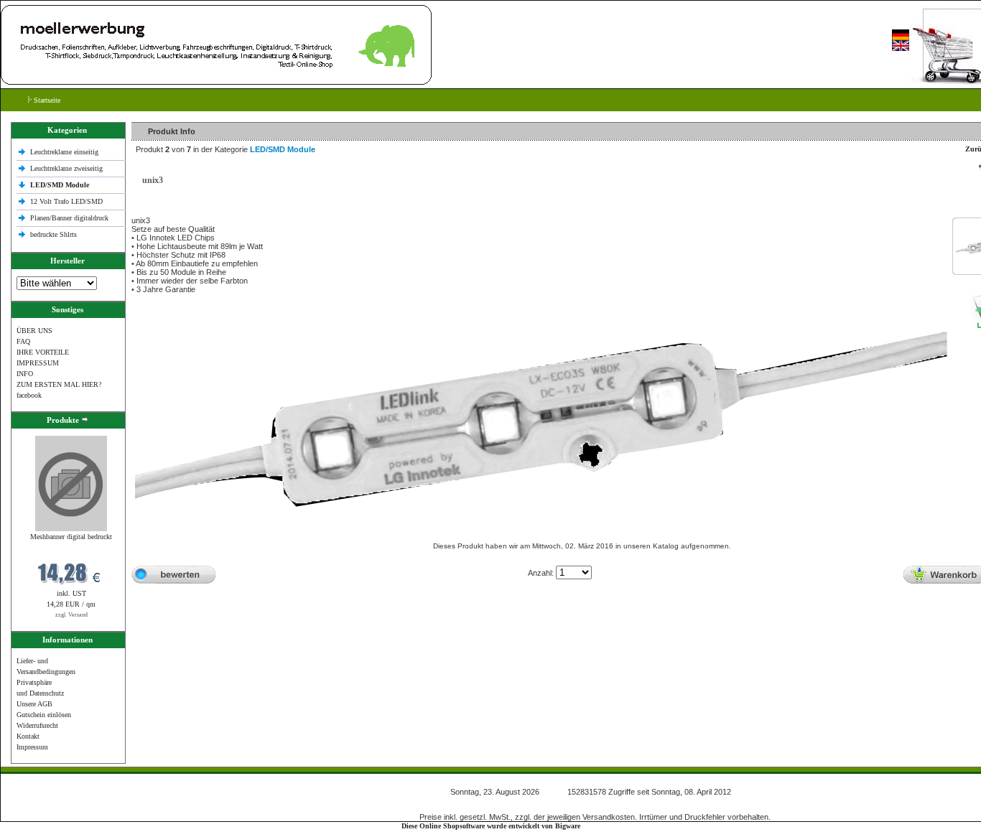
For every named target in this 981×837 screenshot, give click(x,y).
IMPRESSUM (38, 363)
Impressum (32, 747)
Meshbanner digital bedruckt (71, 537)
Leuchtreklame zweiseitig (67, 168)
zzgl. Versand (71, 615)
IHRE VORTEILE (43, 352)
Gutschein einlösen (44, 715)
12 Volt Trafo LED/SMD (66, 201)
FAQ (23, 341)
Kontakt (28, 736)
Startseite (46, 100)
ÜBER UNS (34, 331)
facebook (29, 395)
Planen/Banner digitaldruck (69, 218)
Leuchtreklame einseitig (65, 152)
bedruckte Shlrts (53, 234)
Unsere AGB (34, 704)
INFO (25, 374)
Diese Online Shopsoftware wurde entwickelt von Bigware (490, 826)
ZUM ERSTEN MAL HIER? (59, 384)
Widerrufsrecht (37, 725)
